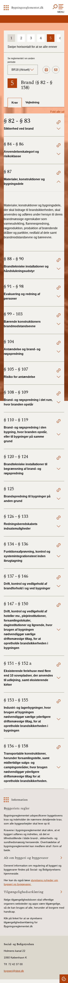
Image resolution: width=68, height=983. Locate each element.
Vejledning (32, 102)
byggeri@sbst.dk (14, 970)
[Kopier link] (58, 123)
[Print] (46, 70)
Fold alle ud (57, 111)
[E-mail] (56, 70)
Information (19, 799)
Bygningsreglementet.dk (27, 7)
